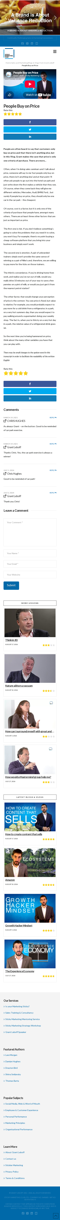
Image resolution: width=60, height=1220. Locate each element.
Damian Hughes (12, 1061)
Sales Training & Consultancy (19, 1012)
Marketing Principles (15, 1123)
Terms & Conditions (14, 1178)
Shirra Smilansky (13, 1074)
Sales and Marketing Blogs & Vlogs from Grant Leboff (32, 63)
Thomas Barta (12, 1080)
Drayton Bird (11, 1068)
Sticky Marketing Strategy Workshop (23, 1025)
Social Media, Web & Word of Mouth (22, 1103)
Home (8, 63)
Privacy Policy (11, 1171)
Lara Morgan (11, 1055)
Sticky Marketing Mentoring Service (22, 1019)
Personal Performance (16, 1116)
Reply (52, 418)
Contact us (10, 1158)
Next (53, 17)
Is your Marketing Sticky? (17, 1006)
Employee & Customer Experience (21, 1110)
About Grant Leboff (14, 1152)
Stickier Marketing (14, 1165)
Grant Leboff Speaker (15, 1032)
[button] (54, 51)
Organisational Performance (18, 1129)
